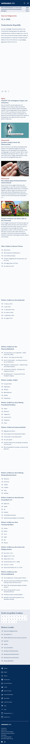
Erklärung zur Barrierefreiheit (7, 733)
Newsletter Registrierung (7, 738)
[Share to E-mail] (2, 91)
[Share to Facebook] (5, 91)
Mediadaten (4, 735)
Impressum (3, 728)
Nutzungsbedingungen (6, 737)
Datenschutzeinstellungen (7, 731)
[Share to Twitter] (8, 91)
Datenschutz (4, 730)
